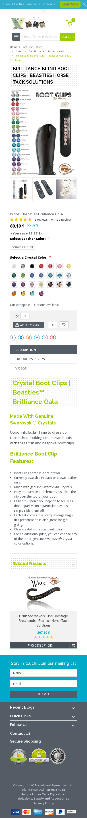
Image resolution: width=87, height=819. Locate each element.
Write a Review (61, 219)
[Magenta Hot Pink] (41, 294)
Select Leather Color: (29, 238)
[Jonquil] (68, 266)
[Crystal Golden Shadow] (41, 284)
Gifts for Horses (32, 47)
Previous (67, 564)
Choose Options (42, 645)
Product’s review (30, 359)
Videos (21, 368)
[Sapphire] (41, 275)
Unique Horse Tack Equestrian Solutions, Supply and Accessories (43, 796)
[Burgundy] (50, 284)
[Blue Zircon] (50, 275)
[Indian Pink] (50, 266)
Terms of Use (55, 790)
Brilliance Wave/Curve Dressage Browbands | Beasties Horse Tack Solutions (43, 620)
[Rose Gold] (59, 284)
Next (73, 564)
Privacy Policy (43, 803)
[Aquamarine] (59, 275)
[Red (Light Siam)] (41, 266)
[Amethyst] (23, 284)
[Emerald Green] (14, 275)
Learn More (70, 4)
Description (25, 350)
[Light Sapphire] (68, 275)
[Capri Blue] (32, 275)
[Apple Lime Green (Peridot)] (23, 275)
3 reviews (41, 219)
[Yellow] (23, 294)
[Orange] (14, 294)
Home (13, 47)
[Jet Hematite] (32, 266)
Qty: (16, 316)
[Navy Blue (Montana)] (68, 284)
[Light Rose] (59, 266)
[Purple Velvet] (14, 284)
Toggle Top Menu (43, 11)
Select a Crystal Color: (30, 257)
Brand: (15, 214)
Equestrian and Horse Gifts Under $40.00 (39, 51)
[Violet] (32, 284)
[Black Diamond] (23, 266)
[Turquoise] (32, 294)
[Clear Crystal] (14, 266)
